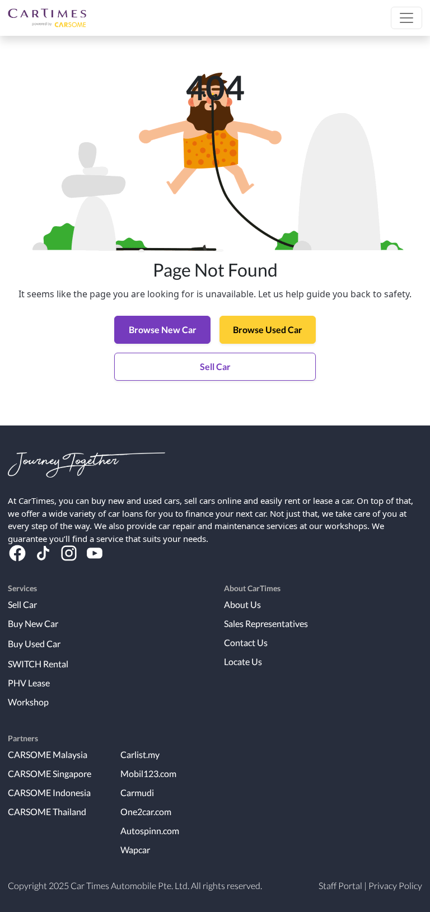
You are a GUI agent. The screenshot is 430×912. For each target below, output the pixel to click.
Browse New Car (163, 329)
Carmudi (137, 792)
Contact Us (246, 642)
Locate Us (243, 661)
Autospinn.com (149, 830)
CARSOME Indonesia (49, 792)
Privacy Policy (395, 885)
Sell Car (215, 366)
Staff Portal (340, 885)
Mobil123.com (148, 773)
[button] (406, 18)
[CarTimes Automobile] (47, 18)
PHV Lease (29, 682)
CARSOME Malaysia (47, 754)
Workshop (28, 701)
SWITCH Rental (38, 663)
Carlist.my (140, 754)
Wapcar (135, 849)
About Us (242, 604)
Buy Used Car (34, 643)
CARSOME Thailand (47, 811)
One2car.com (145, 811)
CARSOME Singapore (49, 773)
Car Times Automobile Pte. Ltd (129, 885)
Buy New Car (33, 623)
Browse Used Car (267, 329)
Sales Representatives (266, 623)
